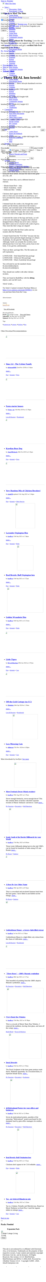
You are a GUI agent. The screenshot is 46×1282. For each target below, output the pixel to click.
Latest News (13, 131)
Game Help (13, 33)
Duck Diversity (11, 1062)
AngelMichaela (12, 452)
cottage (14, 324)
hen (25, 324)
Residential (20, 417)
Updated (12, 23)
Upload (7, 160)
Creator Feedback (15, 168)
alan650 (10, 494)
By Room (9, 854)
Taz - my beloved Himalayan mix (18, 1199)
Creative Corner (14, 119)
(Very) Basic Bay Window (16, 1017)
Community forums (16, 37)
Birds (17, 544)
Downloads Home (15, 17)
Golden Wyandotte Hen (16, 617)
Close (3, 1238)
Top (4, 1267)
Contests (12, 41)
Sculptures (26, 1077)
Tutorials (12, 31)
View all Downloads (9, 309)
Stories (11, 39)
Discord (12, 127)
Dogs (17, 375)
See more (25, 759)
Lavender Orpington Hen (17, 533)
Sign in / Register (7, 1)
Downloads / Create (16, 11)
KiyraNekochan (13, 663)
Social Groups (14, 121)
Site (5, 129)
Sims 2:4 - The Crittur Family (19, 364)
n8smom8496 (12, 367)
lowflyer (10, 536)
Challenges (13, 43)
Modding (12, 29)
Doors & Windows (20, 1032)
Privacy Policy (22, 1267)
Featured (12, 25)
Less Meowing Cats (14, 744)
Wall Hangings (27, 806)
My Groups (13, 123)
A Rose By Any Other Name (16, 885)
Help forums (13, 35)
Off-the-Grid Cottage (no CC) (19, 702)
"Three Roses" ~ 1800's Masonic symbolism (22, 974)
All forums (13, 115)
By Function (10, 806)
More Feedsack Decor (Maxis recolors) (20, 792)
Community (8, 109)
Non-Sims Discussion (16, 113)
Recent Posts (13, 111)
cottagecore (6, 324)
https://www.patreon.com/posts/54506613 (17, 290)
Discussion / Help (15, 9)
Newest (11, 19)
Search (6, 143)
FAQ (11, 139)
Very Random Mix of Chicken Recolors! (23, 491)
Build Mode (9, 1032)
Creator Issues (14, 170)
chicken (20, 324)
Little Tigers (11, 659)
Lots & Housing (11, 417)
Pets (7, 375)
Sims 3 (6, 45)
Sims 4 (6, 77)
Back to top (5, 1218)
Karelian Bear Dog (14, 448)
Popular (11, 21)
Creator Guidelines (15, 164)
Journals (12, 125)
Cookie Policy (34, 1267)
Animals (12, 375)
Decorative (18, 806)
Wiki (10, 141)
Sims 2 (6, 13)
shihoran (10, 747)
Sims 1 (6, 7)
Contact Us (11, 1267)
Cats (17, 670)
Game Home (13, 15)
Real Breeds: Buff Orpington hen (20, 575)
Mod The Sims (10, 3)
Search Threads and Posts (18, 154)
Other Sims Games (15, 117)
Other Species (20, 501)
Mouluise (11, 705)
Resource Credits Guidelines (19, 166)
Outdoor (15, 854)
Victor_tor (11, 410)
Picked (11, 27)
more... (8, 371)
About (11, 135)
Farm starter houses (14, 406)
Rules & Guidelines (16, 137)
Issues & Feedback (15, 133)
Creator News (14, 162)
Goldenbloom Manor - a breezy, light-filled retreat (25, 930)
